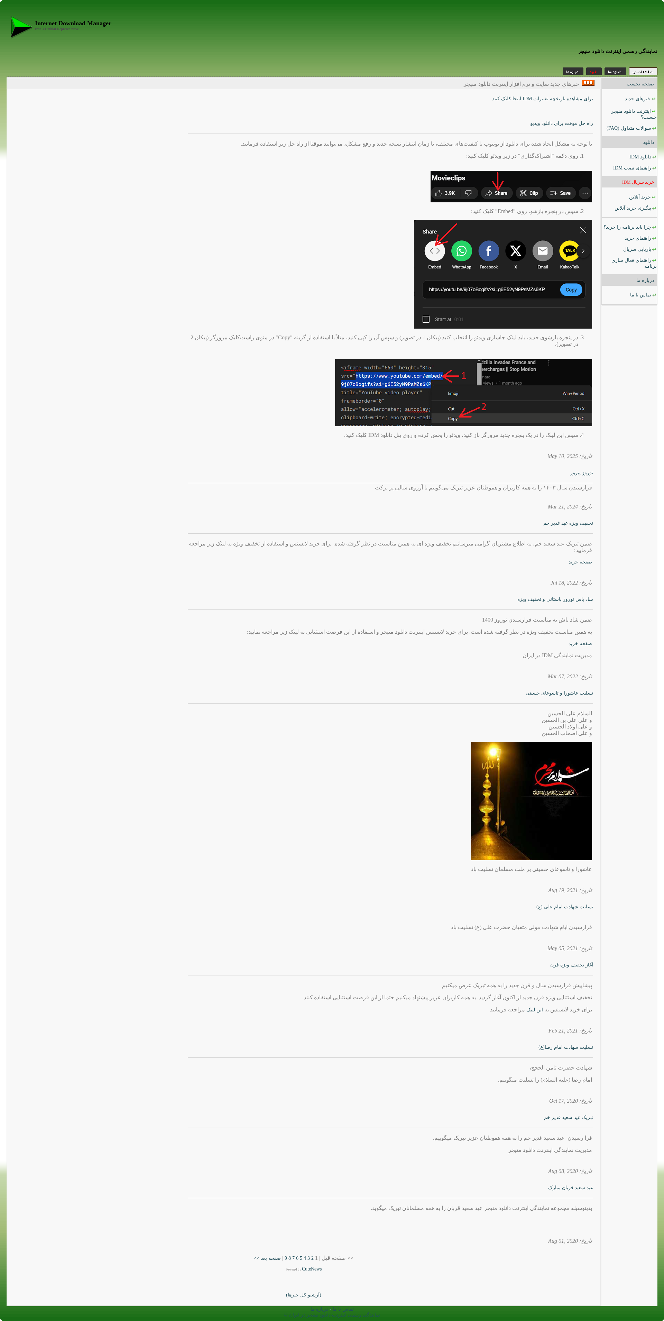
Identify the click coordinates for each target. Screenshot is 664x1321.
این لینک (535, 1009)
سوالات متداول (629, 128)
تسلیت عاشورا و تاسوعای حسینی (559, 693)
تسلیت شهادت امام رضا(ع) (565, 1047)
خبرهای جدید (638, 98)
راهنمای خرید (638, 238)
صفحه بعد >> (267, 1258)
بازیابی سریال (637, 249)
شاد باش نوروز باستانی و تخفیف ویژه (555, 599)
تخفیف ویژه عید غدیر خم (568, 523)
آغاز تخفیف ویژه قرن (571, 964)
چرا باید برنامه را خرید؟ (627, 227)
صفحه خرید (580, 562)
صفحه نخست (640, 83)
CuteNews (312, 1269)
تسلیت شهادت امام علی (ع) (564, 906)
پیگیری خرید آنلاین (633, 208)
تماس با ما (640, 294)
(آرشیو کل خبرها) (303, 1294)
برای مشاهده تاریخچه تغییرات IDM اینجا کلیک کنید (542, 98)
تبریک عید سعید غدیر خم (568, 1117)
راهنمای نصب (632, 168)
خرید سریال (638, 182)
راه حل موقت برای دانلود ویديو (561, 123)
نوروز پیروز (581, 472)
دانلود (648, 142)
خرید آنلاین (640, 197)
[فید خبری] (588, 84)
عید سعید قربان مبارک (570, 1187)
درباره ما (644, 280)
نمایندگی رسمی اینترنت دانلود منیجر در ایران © (332, 1315)
